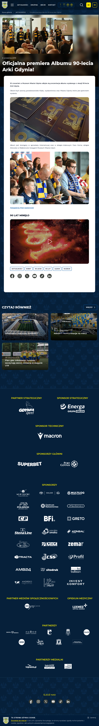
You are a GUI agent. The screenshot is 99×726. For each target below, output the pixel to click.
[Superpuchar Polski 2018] (71, 4)
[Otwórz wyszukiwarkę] (81, 5)
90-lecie (38, 269)
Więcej (89, 307)
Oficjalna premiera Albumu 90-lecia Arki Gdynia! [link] (45, 12)
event (28, 269)
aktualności (17, 269)
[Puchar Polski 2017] (64, 4)
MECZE (43, 5)
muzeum (67, 269)
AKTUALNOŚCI (22, 5)
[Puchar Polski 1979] (60, 4)
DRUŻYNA (34, 5)
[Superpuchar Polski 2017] (67, 4)
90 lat (48, 269)
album (57, 269)
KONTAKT (51, 5)
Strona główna (7, 12)
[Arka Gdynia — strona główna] (5, 5)
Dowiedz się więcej (18, 721)
